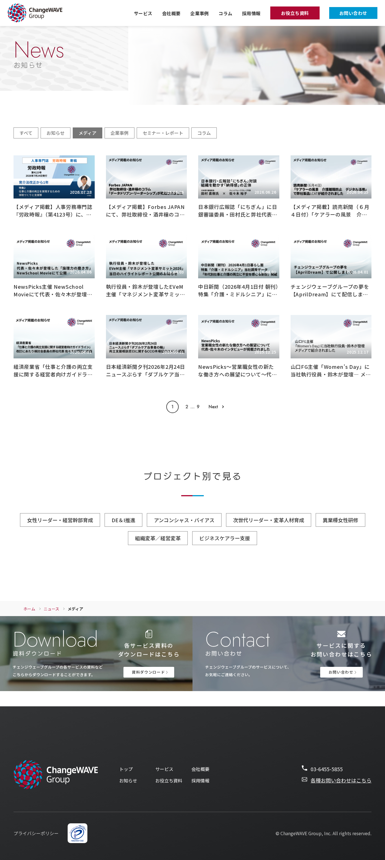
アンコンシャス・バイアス (184, 520)
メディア (87, 132)
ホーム (29, 609)
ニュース (51, 609)
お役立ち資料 (295, 13)
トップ (126, 769)
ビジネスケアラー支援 (224, 538)
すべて (25, 132)
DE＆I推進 (123, 520)
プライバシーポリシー (36, 833)
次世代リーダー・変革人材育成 (268, 520)
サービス (143, 13)
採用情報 (251, 13)
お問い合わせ (353, 13)
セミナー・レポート (163, 132)
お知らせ (56, 132)
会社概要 (171, 13)
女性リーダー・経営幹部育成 (60, 520)
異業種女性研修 (340, 520)
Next (213, 407)
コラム (225, 13)
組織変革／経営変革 (158, 538)
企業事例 (199, 13)
